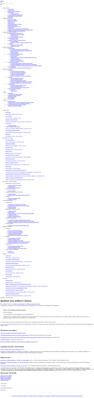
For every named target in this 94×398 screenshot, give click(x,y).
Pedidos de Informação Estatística (15, 105)
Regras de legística (14, 41)
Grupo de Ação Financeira (16, 59)
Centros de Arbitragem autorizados (18, 73)
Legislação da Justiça (15, 46)
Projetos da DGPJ (14, 39)
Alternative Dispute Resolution (14, 95)
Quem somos (10, 9)
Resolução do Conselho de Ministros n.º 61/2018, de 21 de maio (13, 365)
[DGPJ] (2, 1)
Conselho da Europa (15, 55)
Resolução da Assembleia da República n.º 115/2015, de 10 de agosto (15, 362)
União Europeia (11, 48)
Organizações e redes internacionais (15, 54)
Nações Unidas (14, 56)
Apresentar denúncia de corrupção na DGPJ (17, 104)
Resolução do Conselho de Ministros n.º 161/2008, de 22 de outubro (14, 351)
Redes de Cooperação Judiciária (17, 61)
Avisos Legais (50, 392)
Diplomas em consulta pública (17, 44)
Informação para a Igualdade (6, 375)
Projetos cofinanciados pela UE (14, 26)
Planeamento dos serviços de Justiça (15, 33)
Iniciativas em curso (15, 51)
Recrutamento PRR (15, 13)
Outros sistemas (14, 90)
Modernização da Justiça (13, 38)
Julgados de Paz (11, 84)
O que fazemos (11, 10)
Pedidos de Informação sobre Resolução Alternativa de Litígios (21, 102)
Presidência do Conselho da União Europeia (20, 49)
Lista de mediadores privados (17, 79)
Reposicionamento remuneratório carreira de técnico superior (20, 29)
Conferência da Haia (15, 58)
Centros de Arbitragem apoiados (17, 74)
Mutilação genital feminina (6, 377)
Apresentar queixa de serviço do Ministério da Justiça (19, 103)
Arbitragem (10, 70)
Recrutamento (11, 12)
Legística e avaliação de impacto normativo (17, 40)
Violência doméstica (5, 380)
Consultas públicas (14, 52)
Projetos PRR (11, 27)
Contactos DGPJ (11, 101)
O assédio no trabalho (5, 339)
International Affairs (12, 96)
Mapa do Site (43, 392)
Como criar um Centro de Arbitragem (18, 72)
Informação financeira (12, 25)
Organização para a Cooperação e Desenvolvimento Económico (24, 57)
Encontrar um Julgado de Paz (17, 86)
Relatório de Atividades (13, 20)
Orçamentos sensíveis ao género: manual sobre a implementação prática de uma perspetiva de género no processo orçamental (26, 337)
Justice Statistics (11, 97)
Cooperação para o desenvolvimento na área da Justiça (22, 63)
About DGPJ (10, 93)
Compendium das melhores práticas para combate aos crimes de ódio (14, 335)
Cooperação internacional (13, 62)
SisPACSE (13, 89)
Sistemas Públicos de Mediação (17, 78)
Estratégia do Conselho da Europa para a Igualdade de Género (13, 333)
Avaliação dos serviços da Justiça (17, 34)
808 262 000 (3, 390)
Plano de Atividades (12, 19)
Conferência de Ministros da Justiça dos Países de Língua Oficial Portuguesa (26, 65)
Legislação (10, 43)
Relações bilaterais (12, 66)
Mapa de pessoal (11, 21)
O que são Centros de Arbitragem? (18, 71)
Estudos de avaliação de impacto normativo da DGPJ (21, 42)
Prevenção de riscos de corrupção (15, 24)
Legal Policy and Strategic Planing (15, 94)
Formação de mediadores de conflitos (18, 80)
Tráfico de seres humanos (6, 379)
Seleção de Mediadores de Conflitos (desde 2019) (21, 82)
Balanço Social (11, 23)
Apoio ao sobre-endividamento (14, 88)
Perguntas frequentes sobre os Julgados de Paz (20, 87)
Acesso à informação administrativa (15, 14)
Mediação (10, 77)
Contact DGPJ (11, 99)
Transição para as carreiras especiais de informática (18, 28)
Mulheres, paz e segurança (6, 376)
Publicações (10, 17)
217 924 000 (3, 385)
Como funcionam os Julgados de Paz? (18, 85)
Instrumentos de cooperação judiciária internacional (21, 67)
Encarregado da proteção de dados (15, 16)
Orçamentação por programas (17, 36)
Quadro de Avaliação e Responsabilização (16, 31)
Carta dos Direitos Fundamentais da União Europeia (21, 50)
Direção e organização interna (14, 11)
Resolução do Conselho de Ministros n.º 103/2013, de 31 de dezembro (15, 360)
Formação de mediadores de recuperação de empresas (21, 81)
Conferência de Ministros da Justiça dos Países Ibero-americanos (24, 64)
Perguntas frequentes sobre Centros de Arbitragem (21, 75)
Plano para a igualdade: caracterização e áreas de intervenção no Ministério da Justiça (18, 341)
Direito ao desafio (14, 35)
